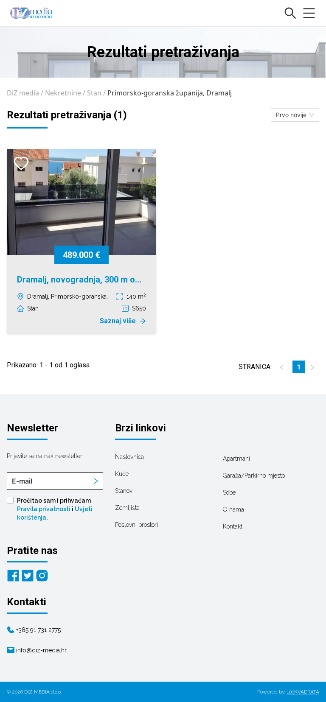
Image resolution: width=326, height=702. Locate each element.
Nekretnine (63, 93)
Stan (94, 93)
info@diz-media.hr (41, 650)
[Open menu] (309, 13)
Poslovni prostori (136, 524)
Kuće (122, 473)
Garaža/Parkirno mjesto (254, 475)
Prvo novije (291, 114)
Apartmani (236, 458)
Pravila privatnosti (43, 509)
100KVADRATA (303, 692)
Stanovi (124, 490)
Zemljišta (127, 507)
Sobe (229, 492)
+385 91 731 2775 (38, 629)
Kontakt (232, 526)
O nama (233, 509)
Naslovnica (129, 456)
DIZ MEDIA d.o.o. (43, 692)
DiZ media (23, 93)
